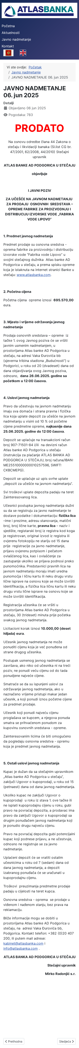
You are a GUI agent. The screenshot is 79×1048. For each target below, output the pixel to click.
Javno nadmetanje (16, 39)
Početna (8, 26)
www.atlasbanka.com (34, 275)
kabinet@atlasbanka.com (23, 943)
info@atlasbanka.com (20, 948)
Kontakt (8, 46)
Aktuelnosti (11, 33)
